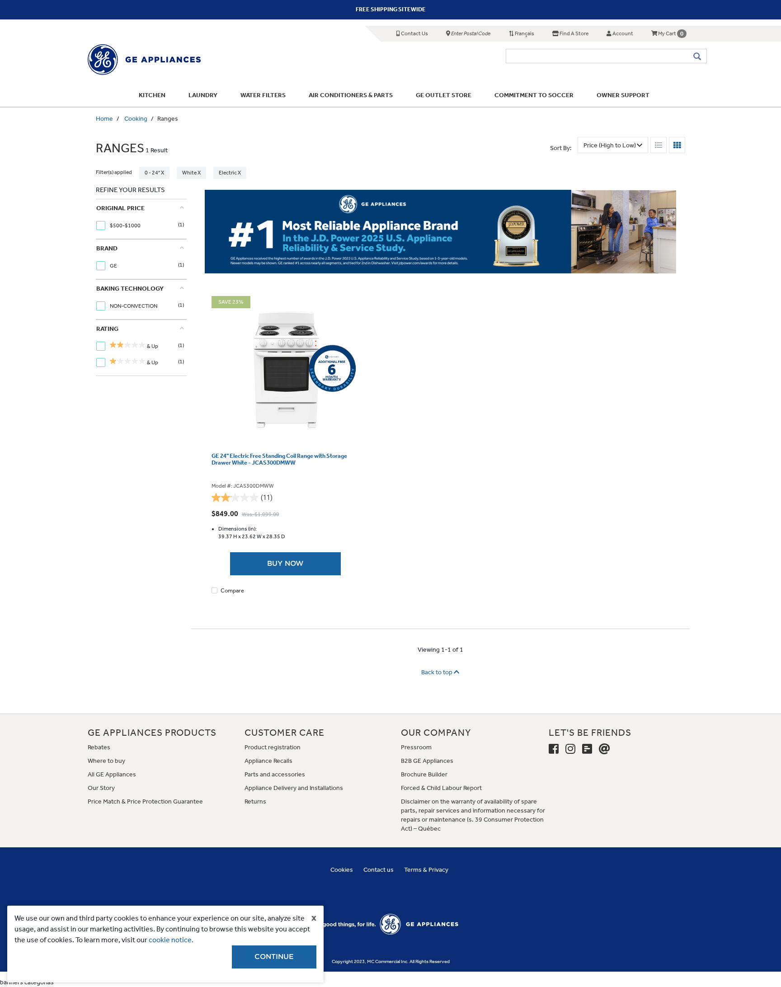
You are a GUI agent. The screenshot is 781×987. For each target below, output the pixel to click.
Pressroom (416, 747)
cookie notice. (171, 939)
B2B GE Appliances (427, 761)
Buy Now (285, 563)
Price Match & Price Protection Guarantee (145, 801)
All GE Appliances (112, 774)
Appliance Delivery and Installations (294, 788)
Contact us (378, 870)
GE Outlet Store (443, 95)
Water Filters (263, 95)
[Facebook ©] (554, 749)
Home (104, 118)
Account (622, 33)
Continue (274, 957)
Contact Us (414, 33)
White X (191, 172)
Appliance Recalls (268, 761)
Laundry (202, 95)
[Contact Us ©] (604, 749)
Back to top (437, 672)
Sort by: (561, 148)
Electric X (230, 172)
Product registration (273, 747)
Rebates (99, 747)
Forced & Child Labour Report (441, 788)
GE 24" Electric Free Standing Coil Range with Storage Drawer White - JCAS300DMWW (279, 459)
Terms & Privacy (426, 870)
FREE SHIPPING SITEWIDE (391, 9)
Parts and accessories (275, 774)
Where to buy (106, 761)
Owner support (623, 95)
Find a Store (573, 33)
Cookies (341, 870)
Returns (255, 801)
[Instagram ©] (570, 749)
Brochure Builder (424, 774)
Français (524, 33)
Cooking (135, 118)
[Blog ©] (587, 749)
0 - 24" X (154, 172)
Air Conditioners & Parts (351, 95)
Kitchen (152, 95)
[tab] (140, 219)
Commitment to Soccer (534, 95)
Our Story (101, 788)
